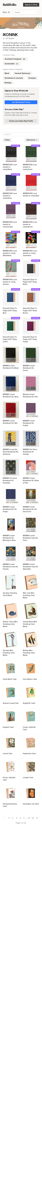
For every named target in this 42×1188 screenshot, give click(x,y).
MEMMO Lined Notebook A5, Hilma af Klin (31, 480)
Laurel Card (7, 753)
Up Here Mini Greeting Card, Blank (9, 652)
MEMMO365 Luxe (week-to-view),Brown (30, 224)
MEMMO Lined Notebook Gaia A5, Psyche (10, 566)
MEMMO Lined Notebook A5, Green (29, 368)
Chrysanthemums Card (10, 805)
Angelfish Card (29, 703)
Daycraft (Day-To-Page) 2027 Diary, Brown (30, 310)
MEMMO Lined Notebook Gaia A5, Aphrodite (30, 566)
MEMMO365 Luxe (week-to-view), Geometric (30, 253)
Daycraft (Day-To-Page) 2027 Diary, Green (10, 339)
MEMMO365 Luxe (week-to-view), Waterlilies (10, 253)
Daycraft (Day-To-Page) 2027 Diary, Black (30, 281)
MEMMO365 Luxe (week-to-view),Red (31, 194)
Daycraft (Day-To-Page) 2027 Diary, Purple (30, 339)
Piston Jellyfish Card (9, 778)
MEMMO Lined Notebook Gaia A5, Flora (30, 538)
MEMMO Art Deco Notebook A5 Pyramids (10, 480)
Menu (5, 12)
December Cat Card (31, 804)
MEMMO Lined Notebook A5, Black (11, 367)
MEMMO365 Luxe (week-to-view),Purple (10, 224)
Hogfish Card (8, 727)
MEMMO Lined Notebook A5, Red (10, 422)
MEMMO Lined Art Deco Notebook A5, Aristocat (10, 451)
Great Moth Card (9, 679)
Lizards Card (28, 777)
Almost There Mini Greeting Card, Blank (10, 624)
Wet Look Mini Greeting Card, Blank (29, 595)
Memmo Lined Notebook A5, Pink (30, 395)
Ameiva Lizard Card (10, 703)
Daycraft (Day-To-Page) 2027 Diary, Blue (10, 310)
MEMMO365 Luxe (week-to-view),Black (10, 167)
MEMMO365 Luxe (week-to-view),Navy (10, 195)
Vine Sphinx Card (30, 679)
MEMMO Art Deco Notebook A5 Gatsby (30, 451)
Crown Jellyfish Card (29, 728)
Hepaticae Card (29, 753)
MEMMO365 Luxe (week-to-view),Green (30, 167)
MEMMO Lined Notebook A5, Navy (10, 395)
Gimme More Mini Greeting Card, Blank (30, 624)
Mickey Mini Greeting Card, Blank (29, 652)
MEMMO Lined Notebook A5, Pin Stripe (10, 509)
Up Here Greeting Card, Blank (10, 594)
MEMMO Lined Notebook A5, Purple (29, 423)
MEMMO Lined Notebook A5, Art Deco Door (30, 509)
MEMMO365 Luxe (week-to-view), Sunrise (10, 281)
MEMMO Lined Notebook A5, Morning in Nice (9, 538)
